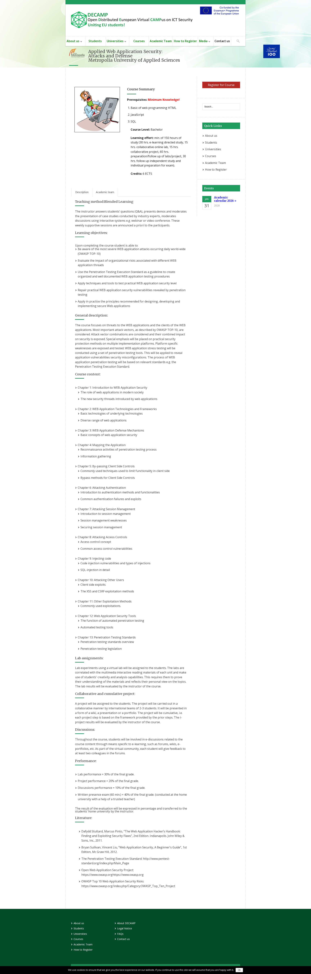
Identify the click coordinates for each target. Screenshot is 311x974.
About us (72, 41)
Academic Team (161, 41)
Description (82, 192)
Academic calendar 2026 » (225, 199)
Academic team (105, 192)
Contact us (222, 41)
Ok (239, 970)
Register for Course (221, 85)
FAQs (120, 933)
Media (203, 41)
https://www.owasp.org (96, 875)
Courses (139, 41)
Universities (114, 41)
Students (95, 41)
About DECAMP (126, 923)
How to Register (185, 41)
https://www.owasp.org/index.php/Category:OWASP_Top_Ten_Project (128, 886)
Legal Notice (124, 928)
